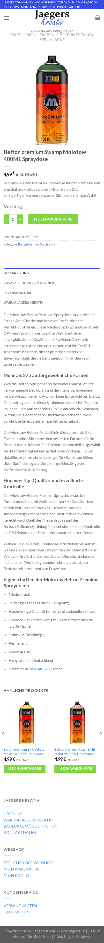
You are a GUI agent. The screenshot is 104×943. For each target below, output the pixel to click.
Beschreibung (16, 273)
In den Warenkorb (53, 219)
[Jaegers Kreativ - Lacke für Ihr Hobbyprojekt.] (52, 17)
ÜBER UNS (13, 813)
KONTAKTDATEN (20, 832)
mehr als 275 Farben (45, 668)
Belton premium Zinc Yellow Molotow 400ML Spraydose (24, 751)
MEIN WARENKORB (22, 869)
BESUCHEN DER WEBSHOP (28, 862)
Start (15, 34)
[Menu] (6, 18)
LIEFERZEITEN (17, 912)
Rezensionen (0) (17, 293)
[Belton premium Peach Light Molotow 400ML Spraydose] (77, 721)
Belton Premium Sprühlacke (36, 244)
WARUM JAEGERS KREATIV (28, 820)
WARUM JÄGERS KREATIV (23, 302)
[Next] (100, 743)
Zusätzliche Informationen (29, 283)
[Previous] (3, 743)
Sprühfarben (41, 34)
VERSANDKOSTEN (20, 905)
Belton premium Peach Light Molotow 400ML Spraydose (74, 751)
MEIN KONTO (16, 875)
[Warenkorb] (97, 17)
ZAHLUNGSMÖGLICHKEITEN (31, 826)
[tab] (52, 273)
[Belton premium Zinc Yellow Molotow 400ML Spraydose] (27, 721)
